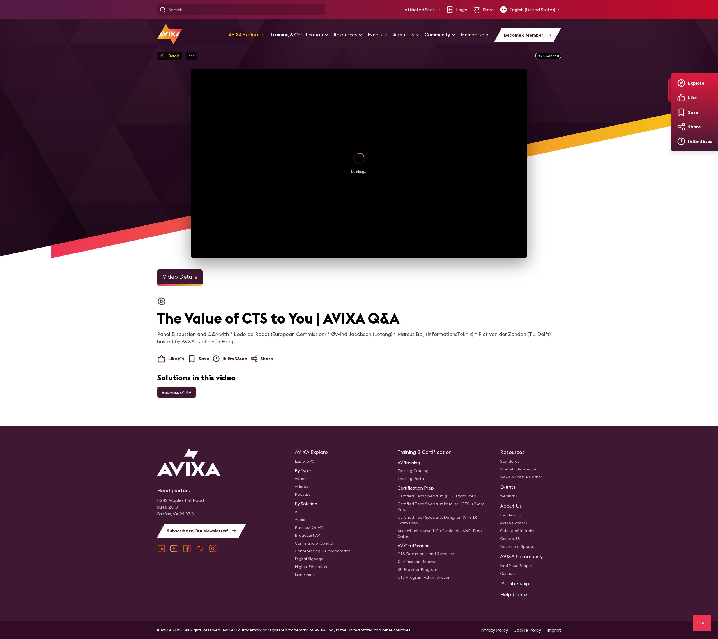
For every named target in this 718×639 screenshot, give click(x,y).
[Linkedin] (161, 548)
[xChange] (200, 548)
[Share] (681, 126)
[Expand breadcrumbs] (191, 55)
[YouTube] (174, 548)
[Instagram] (213, 548)
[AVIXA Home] (169, 34)
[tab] (180, 277)
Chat (702, 622)
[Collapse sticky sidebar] (669, 90)
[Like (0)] (681, 97)
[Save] (681, 112)
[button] (422, 9)
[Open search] (163, 9)
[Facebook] (187, 548)
